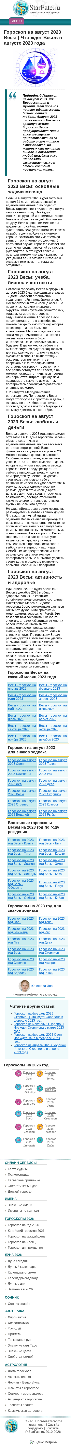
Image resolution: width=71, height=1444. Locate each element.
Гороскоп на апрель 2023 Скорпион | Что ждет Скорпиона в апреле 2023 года (40, 1049)
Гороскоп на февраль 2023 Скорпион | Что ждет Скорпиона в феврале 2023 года (38, 1017)
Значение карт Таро (22, 1345)
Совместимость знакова (25, 1393)
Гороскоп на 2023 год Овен (21, 920)
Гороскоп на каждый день (26, 1236)
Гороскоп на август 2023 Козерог (53, 802)
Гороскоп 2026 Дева (50, 1102)
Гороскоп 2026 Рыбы (50, 1142)
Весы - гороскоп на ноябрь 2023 (22, 737)
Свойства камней (21, 1356)
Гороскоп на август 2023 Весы (22, 792)
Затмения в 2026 (20, 1289)
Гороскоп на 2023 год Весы (21, 950)
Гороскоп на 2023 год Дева (52, 940)
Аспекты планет (19, 1376)
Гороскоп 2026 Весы (29, 1115)
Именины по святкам (23, 1210)
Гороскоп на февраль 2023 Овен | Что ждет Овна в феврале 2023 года (38, 1038)
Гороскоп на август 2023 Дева (53, 782)
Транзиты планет (20, 1405)
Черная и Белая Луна (23, 1382)
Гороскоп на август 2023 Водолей (22, 812)
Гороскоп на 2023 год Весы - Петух (52, 884)
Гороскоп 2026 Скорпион (50, 1115)
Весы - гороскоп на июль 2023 (22, 717)
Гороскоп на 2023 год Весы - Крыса (21, 841)
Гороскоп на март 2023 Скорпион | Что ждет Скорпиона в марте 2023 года (39, 1027)
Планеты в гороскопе (23, 1388)
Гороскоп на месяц (22, 1242)
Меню (16, 21)
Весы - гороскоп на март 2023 (22, 697)
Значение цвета (19, 1351)
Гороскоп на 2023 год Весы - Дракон (21, 862)
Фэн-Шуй (14, 1328)
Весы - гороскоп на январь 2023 (22, 686)
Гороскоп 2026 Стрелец (29, 1128)
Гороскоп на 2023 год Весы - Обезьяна (21, 884)
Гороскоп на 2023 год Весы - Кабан (52, 896)
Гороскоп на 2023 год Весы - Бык (52, 841)
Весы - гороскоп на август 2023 (53, 717)
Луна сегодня (18, 1261)
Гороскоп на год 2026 (23, 1225)
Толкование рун (19, 1339)
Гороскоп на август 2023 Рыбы (53, 812)
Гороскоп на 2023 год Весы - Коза (52, 872)
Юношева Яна (42, 986)
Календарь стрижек (22, 1272)
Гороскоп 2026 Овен (29, 1075)
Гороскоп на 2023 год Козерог (52, 961)
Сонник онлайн (19, 1303)
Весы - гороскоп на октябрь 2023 (53, 727)
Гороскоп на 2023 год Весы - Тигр (21, 851)
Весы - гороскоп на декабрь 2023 (53, 737)
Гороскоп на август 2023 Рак (53, 772)
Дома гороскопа (19, 1371)
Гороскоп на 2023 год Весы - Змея (52, 862)
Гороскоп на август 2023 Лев (22, 782)
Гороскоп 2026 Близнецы (29, 1088)
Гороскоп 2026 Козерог (50, 1128)
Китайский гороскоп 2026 (26, 1230)
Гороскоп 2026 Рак (50, 1089)
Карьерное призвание (24, 1180)
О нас (29, 1421)
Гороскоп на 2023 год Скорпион (52, 950)
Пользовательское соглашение (45, 1423)
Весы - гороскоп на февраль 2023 (53, 686)
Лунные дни (16, 1283)
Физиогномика (18, 1323)
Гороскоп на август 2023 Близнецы (22, 772)
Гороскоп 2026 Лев (29, 1102)
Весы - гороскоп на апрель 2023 (53, 697)
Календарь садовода (23, 1278)
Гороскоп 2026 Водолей (29, 1142)
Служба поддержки (43, 1426)
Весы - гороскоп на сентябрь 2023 (22, 727)
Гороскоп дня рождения (25, 1247)
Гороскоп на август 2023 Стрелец (22, 802)
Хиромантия (17, 1317)
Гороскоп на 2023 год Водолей (21, 971)
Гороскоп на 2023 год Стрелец (21, 961)
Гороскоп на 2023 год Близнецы (21, 930)
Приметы (14, 1334)
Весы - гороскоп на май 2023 (22, 707)
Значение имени (20, 1205)
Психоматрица (18, 1174)
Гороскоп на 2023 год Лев (21, 940)
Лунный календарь (22, 1266)
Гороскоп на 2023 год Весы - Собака (21, 896)
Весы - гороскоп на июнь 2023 (53, 707)
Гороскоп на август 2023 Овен (22, 762)
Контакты (52, 1428)
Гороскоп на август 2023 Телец (53, 762)
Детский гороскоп (20, 1191)
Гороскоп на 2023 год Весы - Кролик (52, 851)
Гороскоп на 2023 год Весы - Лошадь (22, 872)
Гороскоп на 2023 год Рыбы (52, 971)
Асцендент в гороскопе (25, 1399)
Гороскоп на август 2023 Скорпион (53, 792)
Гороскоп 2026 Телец (50, 1075)
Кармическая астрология (26, 1410)
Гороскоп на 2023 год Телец (52, 920)
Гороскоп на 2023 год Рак (52, 930)
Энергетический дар (22, 1186)
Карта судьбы (18, 1169)
